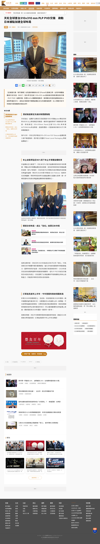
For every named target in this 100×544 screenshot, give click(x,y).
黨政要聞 (35, 506)
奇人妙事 (43, 513)
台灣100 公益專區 (76, 510)
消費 (16, 516)
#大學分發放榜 (78, 328)
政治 (64, 3)
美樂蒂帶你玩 (75, 525)
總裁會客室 (94, 3)
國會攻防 (35, 508)
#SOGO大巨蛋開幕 (80, 326)
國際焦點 (55, 8)
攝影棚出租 (89, 513)
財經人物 (23, 8)
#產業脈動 (35, 27)
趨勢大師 (63, 8)
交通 (16, 506)
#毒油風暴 (90, 331)
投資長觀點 (14, 8)
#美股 (26, 383)
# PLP (30, 361)
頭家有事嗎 (74, 527)
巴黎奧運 (52, 513)
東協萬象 (43, 511)
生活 (51, 3)
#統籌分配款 (28, 393)
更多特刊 (35, 477)
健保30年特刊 (75, 523)
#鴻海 (20, 415)
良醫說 (73, 520)
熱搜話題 (43, 508)
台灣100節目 (74, 506)
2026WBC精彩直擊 (76, 518)
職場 (16, 520)
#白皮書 (26, 425)
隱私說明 (88, 518)
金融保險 (39, 8)
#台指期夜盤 (33, 383)
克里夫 (13, 27)
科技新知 (47, 8)
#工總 (20, 425)
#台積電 (21, 383)
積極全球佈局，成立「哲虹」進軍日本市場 (11, 129)
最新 (16, 3)
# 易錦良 (37, 362)
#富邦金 (28, 404)
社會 (60, 3)
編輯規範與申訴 (90, 508)
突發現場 (25, 506)
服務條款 (88, 520)
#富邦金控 (21, 404)
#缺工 (31, 425)
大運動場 (52, 511)
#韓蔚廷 (34, 404)
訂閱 (46, 85)
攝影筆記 (61, 516)
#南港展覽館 (33, 415)
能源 (56, 3)
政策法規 (71, 8)
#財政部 (21, 393)
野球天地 (52, 508)
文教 (16, 518)
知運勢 (17, 525)
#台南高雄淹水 (91, 326)
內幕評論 (35, 511)
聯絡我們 (88, 516)
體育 (83, 3)
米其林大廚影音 (63, 518)
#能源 (35, 425)
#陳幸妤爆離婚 (89, 328)
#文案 (44, 415)
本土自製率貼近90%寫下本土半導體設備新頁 (10, 121)
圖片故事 (61, 513)
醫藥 (16, 513)
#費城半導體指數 (42, 383)
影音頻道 (61, 506)
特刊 (79, 3)
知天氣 (17, 523)
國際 (75, 3)
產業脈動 (31, 8)
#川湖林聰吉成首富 (80, 331)
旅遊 (16, 508)
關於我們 (88, 506)
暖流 (24, 511)
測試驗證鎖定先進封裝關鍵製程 (11, 115)
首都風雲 (35, 513)
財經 (47, 3)
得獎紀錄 (88, 511)
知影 (88, 3)
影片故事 (61, 511)
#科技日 (26, 415)
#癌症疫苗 (85, 323)
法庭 (24, 508)
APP (53, 85)
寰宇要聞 (43, 506)
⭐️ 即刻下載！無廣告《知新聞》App (34, 354)
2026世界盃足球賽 (76, 513)
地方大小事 (26, 513)
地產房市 (79, 8)
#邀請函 (39, 415)
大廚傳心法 (74, 515)
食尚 (16, 511)
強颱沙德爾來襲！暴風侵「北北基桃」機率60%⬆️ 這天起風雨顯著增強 (34, 13)
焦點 (43, 3)
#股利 (39, 404)
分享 (19, 85)
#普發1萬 (77, 323)
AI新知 (70, 3)
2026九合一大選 (76, 508)
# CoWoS (23, 361)
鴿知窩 (61, 508)
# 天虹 (7, 362)
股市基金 (6, 8)
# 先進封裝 (15, 362)
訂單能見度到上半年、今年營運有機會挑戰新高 (11, 136)
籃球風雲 (52, 506)
